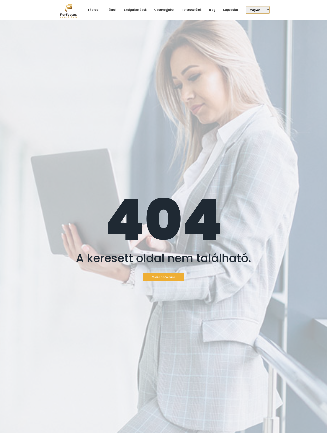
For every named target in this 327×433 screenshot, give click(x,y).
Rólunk (111, 10)
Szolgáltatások (135, 10)
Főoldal (93, 10)
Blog (212, 10)
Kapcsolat (230, 10)
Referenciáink (192, 10)
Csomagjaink (164, 10)
